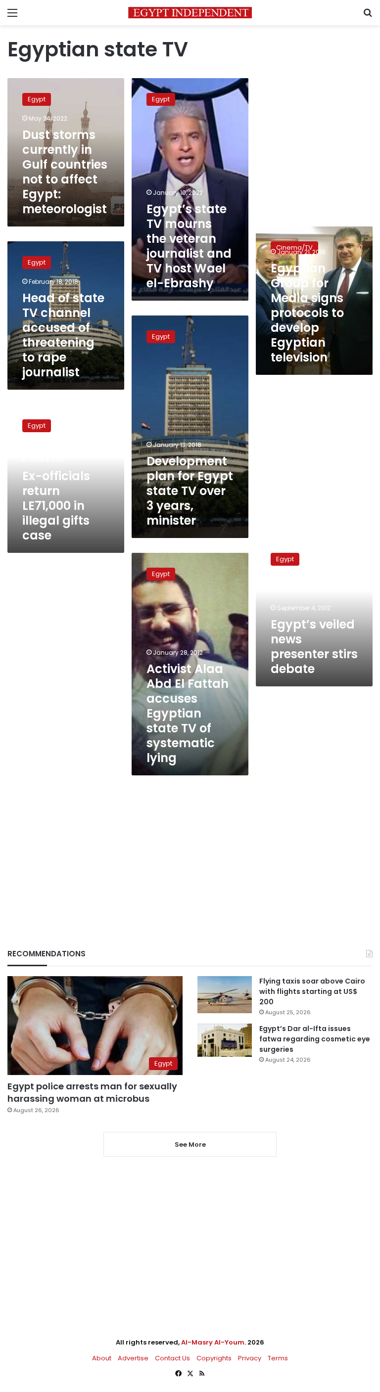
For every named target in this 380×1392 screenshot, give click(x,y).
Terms (278, 1358)
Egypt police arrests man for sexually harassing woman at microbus (92, 1092)
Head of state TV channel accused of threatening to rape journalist (63, 335)
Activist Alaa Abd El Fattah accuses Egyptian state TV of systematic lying (187, 713)
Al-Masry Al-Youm (212, 1342)
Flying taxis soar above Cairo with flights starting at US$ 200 (312, 991)
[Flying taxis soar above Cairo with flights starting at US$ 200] (224, 994)
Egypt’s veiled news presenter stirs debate (314, 646)
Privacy (249, 1358)
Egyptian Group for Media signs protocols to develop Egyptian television (307, 312)
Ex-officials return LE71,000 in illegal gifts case (56, 505)
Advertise (133, 1358)
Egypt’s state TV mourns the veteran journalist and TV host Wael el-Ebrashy (189, 246)
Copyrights (214, 1358)
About (101, 1358)
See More (190, 1144)
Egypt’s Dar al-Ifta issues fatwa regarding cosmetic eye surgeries (314, 1039)
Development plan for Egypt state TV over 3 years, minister (189, 491)
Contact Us (172, 1358)
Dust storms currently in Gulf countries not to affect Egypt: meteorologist (64, 172)
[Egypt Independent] (190, 12)
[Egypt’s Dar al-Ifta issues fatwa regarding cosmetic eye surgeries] (224, 1040)
